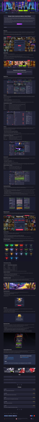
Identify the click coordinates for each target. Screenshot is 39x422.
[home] (6, 0)
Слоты (5, 413)
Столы (8, 413)
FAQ (16, 413)
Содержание (14, 413)
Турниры (11, 413)
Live (6, 413)
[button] (38, 6)
